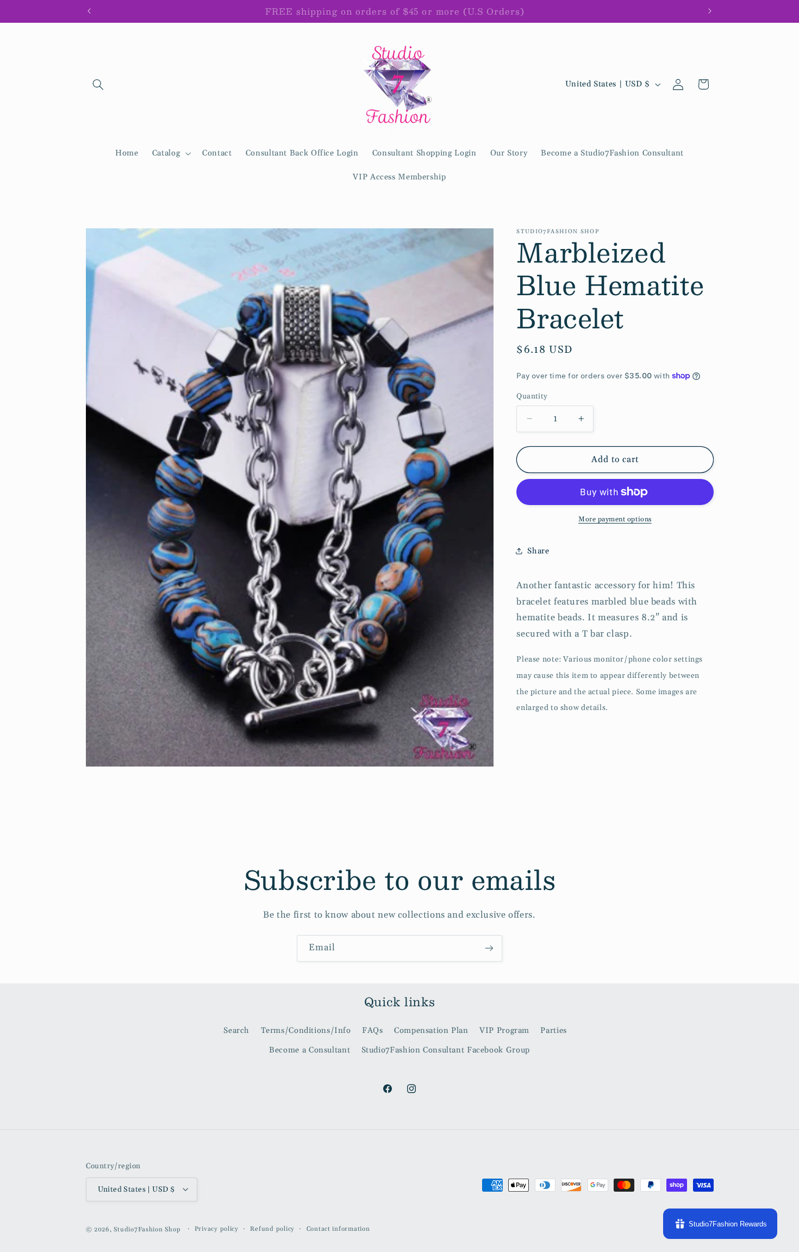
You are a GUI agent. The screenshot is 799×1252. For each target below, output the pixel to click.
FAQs (372, 1030)
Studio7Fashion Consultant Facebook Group (445, 1050)
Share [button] (538, 551)
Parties (553, 1030)
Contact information (338, 1229)
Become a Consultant (309, 1050)
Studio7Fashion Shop (147, 1229)
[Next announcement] (710, 11)
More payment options (615, 519)
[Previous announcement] (89, 11)
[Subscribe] (489, 948)
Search (236, 1030)
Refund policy (272, 1229)
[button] (98, 84)
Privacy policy (217, 1229)
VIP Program (504, 1030)
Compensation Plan (431, 1030)
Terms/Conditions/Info (306, 1030)
